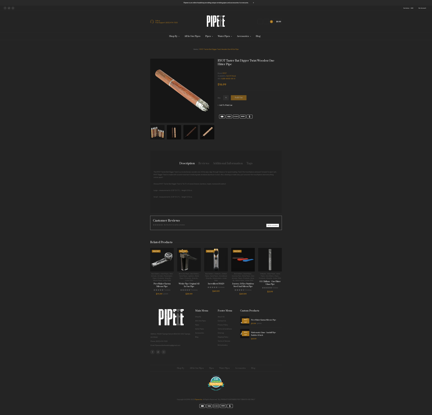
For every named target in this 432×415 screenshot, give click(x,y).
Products (161, 278)
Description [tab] (187, 163)
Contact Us (222, 321)
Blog (196, 337)
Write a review (273, 225)
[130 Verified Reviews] (216, 392)
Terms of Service (224, 341)
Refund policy (223, 345)
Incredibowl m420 (216, 284)
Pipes (155, 278)
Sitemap (221, 333)
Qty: (219, 98)
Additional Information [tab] (228, 163)
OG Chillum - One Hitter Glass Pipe (270, 282)
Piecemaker (168, 276)
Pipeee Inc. (199, 399)
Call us (157, 21)
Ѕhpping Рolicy (223, 337)
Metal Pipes (246, 276)
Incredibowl (223, 276)
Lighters (191, 276)
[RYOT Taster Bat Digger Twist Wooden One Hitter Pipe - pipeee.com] (157, 132)
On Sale (160, 276)
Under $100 (167, 280)
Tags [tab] (249, 163)
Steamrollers (217, 278)
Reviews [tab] (203, 163)
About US (221, 317)
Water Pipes (199, 329)
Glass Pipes (271, 274)
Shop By (168, 278)
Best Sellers (155, 274)
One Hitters (270, 276)
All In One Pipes (184, 274)
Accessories (199, 333)
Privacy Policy (223, 325)
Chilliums (218, 274)
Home (196, 49)
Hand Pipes (165, 274)
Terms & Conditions (225, 329)
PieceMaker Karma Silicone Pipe (162, 285)
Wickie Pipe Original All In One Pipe (189, 285)
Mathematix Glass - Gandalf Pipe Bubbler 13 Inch (263, 334)
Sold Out (239, 97)
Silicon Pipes (157, 280)
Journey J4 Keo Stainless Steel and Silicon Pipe (243, 285)
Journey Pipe (236, 276)
